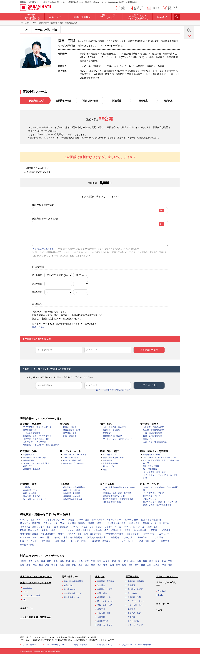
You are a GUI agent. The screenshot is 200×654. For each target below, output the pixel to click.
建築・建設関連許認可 (152, 436)
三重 (170, 561)
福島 (62, 561)
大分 (143, 565)
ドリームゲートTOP (28, 23)
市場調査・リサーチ (31, 487)
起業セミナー (26, 608)
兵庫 (41, 565)
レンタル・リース (113, 527)
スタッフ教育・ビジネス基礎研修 (157, 505)
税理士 (128, 530)
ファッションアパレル (134, 527)
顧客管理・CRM (30, 490)
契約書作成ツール (71, 597)
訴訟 (105, 469)
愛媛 (105, 565)
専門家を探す (132, 576)
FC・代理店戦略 (150, 469)
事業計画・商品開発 (73, 537)
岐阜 (151, 561)
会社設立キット (70, 589)
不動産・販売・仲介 (29, 530)
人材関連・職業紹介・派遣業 (81, 523)
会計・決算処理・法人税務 (114, 427)
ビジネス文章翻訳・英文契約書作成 (118, 499)
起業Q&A (100, 576)
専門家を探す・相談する (47, 23)
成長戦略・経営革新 (101, 541)
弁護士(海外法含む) (29, 534)
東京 (99, 561)
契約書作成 (107, 460)
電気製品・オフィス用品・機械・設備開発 (41, 445)
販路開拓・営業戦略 (151, 454)
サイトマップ (162, 604)
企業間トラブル (109, 454)
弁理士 (61, 534)
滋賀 (22, 565)
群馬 (80, 561)
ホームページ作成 (70, 457)
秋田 (49, 561)
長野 (145, 561)
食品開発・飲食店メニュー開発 (36, 439)
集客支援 (165, 541)
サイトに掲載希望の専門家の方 (35, 617)
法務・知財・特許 (147, 541)
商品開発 (115, 537)
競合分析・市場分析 (31, 496)
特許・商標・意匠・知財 (113, 457)
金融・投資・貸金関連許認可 (155, 442)
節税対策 (107, 433)
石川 (126, 561)
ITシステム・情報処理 (30, 523)
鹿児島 (156, 565)
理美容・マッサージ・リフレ (156, 523)
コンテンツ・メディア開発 (34, 442)
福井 (132, 561)
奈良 (47, 565)
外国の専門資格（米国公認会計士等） (84, 534)
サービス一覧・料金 (46, 29)
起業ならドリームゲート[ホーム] (36, 576)
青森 (30, 561)
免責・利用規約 (80, 645)
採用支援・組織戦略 (71, 490)
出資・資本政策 (69, 436)
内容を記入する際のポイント (45, 249)
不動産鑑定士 (132, 534)
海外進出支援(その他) (112, 502)
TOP (25, 29)
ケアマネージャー (28, 537)
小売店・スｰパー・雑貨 (78, 519)
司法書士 (155, 530)
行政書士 (166, 530)
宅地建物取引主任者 (114, 534)
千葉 (93, 561)
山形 (55, 561)
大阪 (35, 565)
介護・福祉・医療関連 (151, 519)
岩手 (37, 561)
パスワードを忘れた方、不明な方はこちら (112, 390)
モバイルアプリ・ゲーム (73, 463)
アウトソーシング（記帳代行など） (118, 439)
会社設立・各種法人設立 (153, 427)
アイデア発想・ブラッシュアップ (37, 427)
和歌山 (54, 565)
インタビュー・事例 (31, 595)
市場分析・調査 (27, 544)
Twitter (160, 595)
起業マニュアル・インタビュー (35, 582)
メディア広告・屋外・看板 (154, 472)
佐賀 (124, 565)
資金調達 (46, 541)
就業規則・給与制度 (71, 496)
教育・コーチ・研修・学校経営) (111, 523)
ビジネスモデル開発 (31, 433)
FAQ (24, 599)
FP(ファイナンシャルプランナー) (157, 534)
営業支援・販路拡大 (96, 537)
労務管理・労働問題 (71, 493)
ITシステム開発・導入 (72, 460)
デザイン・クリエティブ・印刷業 (86, 527)
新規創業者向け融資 (71, 430)
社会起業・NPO (101, 530)
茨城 (68, 561)
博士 (49, 537)
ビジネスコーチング (151, 496)
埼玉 (87, 561)
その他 (57, 537)
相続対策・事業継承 (31, 469)
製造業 (45, 530)
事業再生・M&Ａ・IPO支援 (34, 457)
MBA (42, 537)
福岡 (118, 565)
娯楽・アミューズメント (62, 530)
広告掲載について (104, 645)
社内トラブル (108, 466)
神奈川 (106, 561)
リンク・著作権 (29, 645)
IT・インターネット (125, 541)
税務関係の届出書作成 (112, 436)
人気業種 (159, 537)
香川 (99, 565)
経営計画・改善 (103, 597)
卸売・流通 (134, 523)
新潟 (114, 561)
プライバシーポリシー (54, 645)
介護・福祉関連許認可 (152, 433)
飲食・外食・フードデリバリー (106, 519)
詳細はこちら (38, 327)
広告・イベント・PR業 (54, 523)
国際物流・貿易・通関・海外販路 (117, 493)
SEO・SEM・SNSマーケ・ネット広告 (159, 457)
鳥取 (62, 565)
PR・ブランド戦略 (151, 466)
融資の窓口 (68, 585)
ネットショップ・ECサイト (75, 454)
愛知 (164, 561)
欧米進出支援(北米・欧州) (114, 496)
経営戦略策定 (29, 454)
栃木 (74, 561)
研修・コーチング (28, 541)
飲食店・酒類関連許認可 (153, 430)
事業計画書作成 (29, 430)
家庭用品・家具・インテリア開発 (37, 436)
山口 (87, 565)
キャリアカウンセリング (153, 493)
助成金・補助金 (69, 427)
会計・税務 (60, 541)
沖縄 (164, 565)
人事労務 (128, 537)
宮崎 (149, 565)
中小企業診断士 (141, 530)
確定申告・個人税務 (111, 430)
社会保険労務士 (48, 534)
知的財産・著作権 (110, 463)
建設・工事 (153, 527)
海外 (170, 565)
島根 (68, 565)
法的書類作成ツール (72, 593)
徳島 (93, 565)
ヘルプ (159, 610)
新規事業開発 (29, 460)
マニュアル (27, 587)
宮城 (43, 561)
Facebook (162, 591)
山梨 (139, 561)
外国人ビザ (147, 439)
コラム (25, 591)
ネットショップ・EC (55, 519)
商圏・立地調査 (29, 493)
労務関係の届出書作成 (72, 499)
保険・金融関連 (61, 527)
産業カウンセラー (150, 499)
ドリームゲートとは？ (167, 576)
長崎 (130, 565)
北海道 (23, 561)
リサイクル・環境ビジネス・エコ (35, 527)
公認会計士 (116, 530)
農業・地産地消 (83, 530)
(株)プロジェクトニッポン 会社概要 (137, 645)
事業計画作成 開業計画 (73, 581)
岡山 (74, 565)
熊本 (137, 565)
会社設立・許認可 (79, 541)
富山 (120, 561)
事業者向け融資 (69, 433)
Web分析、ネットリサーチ (34, 499)
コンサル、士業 (131, 519)
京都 (28, 565)
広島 (80, 565)
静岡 (157, 561)
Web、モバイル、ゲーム (31, 519)
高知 (112, 565)
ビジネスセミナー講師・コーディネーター (161, 502)
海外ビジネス (144, 537)
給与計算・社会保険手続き (74, 487)
